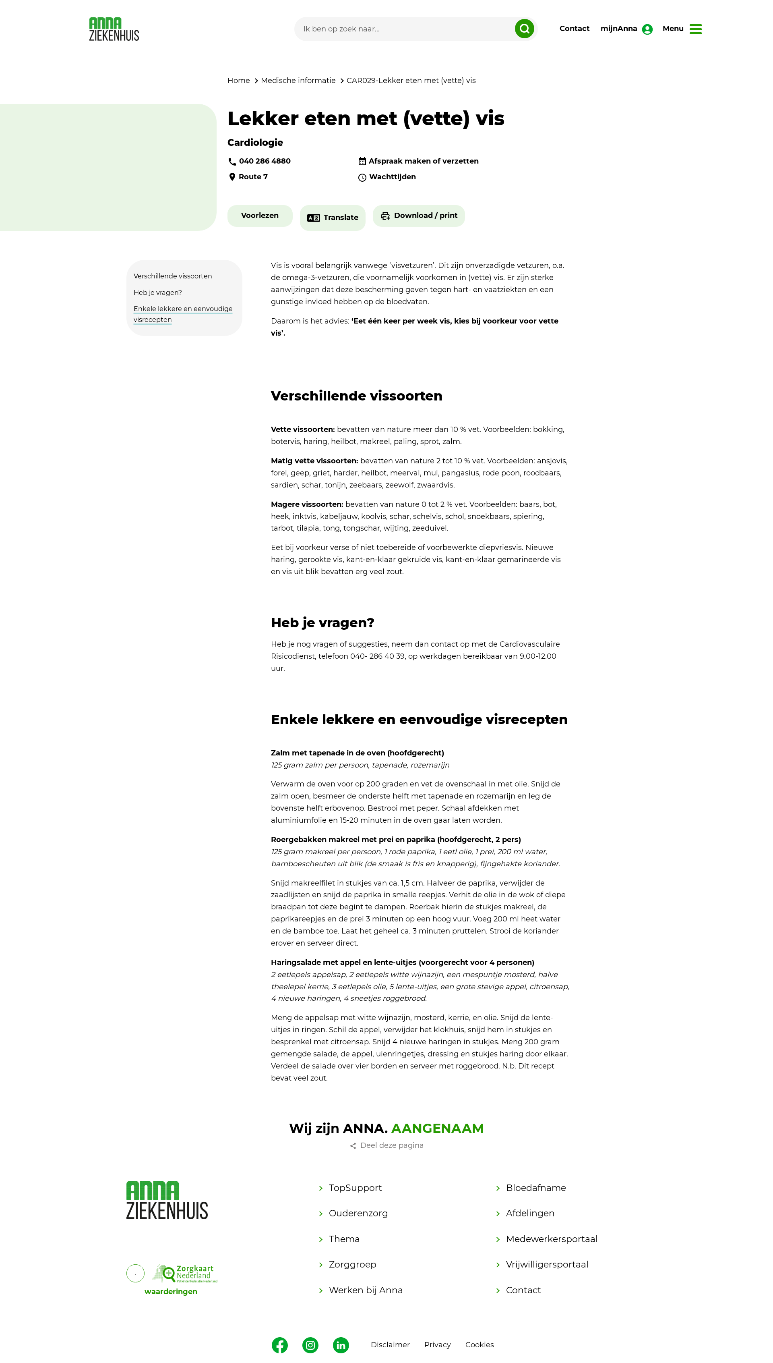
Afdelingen (530, 1213)
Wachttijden (392, 176)
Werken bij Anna (366, 1290)
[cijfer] (185, 1273)
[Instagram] (310, 1345)
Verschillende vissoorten (173, 276)
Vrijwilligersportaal (547, 1264)
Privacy (437, 1344)
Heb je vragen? (158, 292)
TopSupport (355, 1188)
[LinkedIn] (341, 1345)
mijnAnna (619, 28)
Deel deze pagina (392, 1145)
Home (238, 80)
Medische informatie (298, 80)
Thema (344, 1239)
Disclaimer (390, 1344)
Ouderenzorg (358, 1213)
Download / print (426, 215)
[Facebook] (280, 1345)
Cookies (479, 1344)
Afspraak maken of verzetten (424, 161)
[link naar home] (114, 29)
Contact (575, 28)
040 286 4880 (265, 161)
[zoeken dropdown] (524, 28)
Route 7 (253, 176)
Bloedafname (536, 1188)
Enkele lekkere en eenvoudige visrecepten (183, 314)
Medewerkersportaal (552, 1239)
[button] (260, 216)
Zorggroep (352, 1264)
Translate (341, 217)
